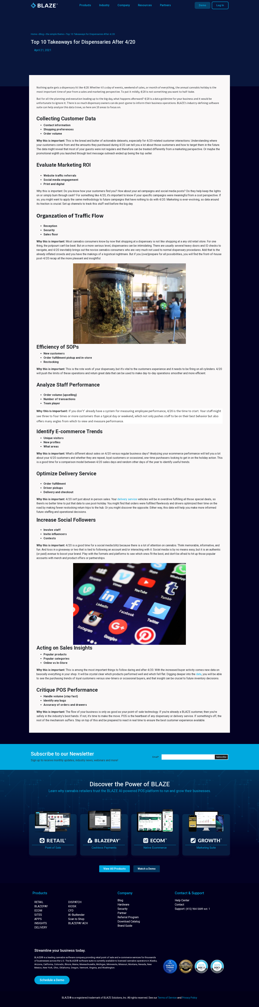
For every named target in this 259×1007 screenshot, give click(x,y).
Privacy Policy (189, 997)
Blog (41, 34)
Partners (165, 5)
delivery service (127, 499)
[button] (114, 868)
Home (34, 34)
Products (85, 5)
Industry (104, 5)
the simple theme (55, 34)
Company (124, 5)
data (198, 674)
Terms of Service (167, 997)
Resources (145, 5)
